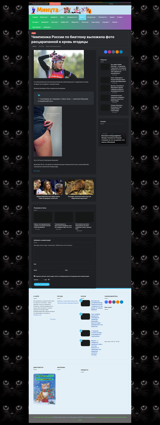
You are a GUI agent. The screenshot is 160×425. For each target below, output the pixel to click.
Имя (35, 264)
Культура (54, 22)
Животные (43, 17)
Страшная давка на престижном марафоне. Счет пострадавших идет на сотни (63, 225)
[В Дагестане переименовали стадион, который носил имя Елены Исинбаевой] (43, 217)
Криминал (44, 22)
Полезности (102, 17)
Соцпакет (105, 22)
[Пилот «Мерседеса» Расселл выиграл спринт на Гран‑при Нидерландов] (105, 80)
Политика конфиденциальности (104, 417)
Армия (112, 17)
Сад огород (95, 22)
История (35, 22)
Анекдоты (53, 17)
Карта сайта (41, 417)
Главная (35, 17)
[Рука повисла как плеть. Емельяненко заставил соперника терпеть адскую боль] (85, 217)
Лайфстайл (64, 22)
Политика (85, 22)
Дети (62, 17)
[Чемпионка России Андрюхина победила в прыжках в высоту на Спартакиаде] (105, 98)
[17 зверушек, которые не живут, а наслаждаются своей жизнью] (85, 333)
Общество (75, 22)
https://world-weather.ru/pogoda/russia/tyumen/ (68, 303)
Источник (37, 171)
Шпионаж (47, 27)
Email (36, 270)
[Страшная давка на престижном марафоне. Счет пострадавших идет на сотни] (64, 217)
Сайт (66, 270)
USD (112, 341)
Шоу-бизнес (36, 27)
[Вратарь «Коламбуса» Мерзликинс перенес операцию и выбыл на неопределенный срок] (105, 88)
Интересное (91, 17)
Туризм (114, 22)
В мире (119, 17)
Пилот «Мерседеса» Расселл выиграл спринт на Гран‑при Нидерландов (118, 79)
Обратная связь (48, 417)
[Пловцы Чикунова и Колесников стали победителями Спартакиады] (105, 107)
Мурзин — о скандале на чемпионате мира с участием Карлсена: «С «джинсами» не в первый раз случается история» (96, 347)
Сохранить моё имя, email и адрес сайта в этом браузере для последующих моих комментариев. (62, 276)
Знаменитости (72, 17)
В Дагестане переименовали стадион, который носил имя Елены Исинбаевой (42, 225)
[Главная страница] (61, 10)
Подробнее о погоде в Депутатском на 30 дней (68, 301)
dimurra (34, 46)
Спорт (82, 17)
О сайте (35, 417)
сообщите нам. (37, 315)
